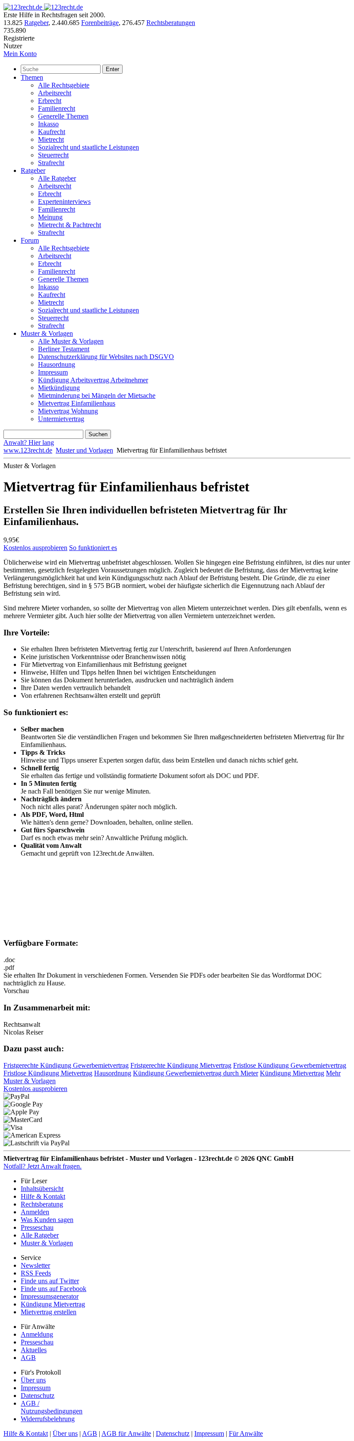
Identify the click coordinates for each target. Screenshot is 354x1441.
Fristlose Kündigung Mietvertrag (47, 1073)
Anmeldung (37, 1334)
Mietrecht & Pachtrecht (69, 224)
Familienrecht (56, 108)
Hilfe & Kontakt (43, 1196)
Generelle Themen (63, 116)
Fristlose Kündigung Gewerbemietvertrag (289, 1065)
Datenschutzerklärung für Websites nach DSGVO (106, 356)
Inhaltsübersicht (42, 1188)
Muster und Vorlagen (84, 450)
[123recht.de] (43, 7)
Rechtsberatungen (170, 22)
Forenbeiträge (100, 22)
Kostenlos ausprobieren (35, 547)
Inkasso (48, 124)
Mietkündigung (59, 387)
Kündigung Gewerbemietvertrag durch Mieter (195, 1073)
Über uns (33, 1380)
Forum (30, 240)
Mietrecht (51, 139)
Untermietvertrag (61, 418)
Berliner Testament (63, 349)
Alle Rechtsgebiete (63, 85)
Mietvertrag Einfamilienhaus (76, 403)
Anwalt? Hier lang (28, 442)
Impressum (53, 372)
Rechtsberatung (42, 1204)
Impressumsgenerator (50, 1296)
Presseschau (37, 1227)
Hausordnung (56, 364)
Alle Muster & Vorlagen (71, 341)
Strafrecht (51, 162)
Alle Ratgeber (57, 178)
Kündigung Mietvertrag (292, 1073)
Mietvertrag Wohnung (68, 411)
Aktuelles (34, 1349)
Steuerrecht (53, 155)
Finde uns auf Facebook (53, 1288)
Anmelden (35, 1212)
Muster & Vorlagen (47, 333)
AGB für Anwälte (126, 1433)
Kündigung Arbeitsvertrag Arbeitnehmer (93, 380)
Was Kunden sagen (47, 1219)
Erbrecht (49, 100)
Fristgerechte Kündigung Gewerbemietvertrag (66, 1065)
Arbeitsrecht (54, 93)
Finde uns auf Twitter (50, 1281)
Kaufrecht (51, 131)
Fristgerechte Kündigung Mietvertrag (180, 1065)
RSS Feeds (36, 1273)
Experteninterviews (64, 201)
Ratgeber (36, 22)
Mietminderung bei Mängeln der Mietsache (96, 395)
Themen (32, 77)
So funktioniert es (93, 547)
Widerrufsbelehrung (48, 1418)
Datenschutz (37, 1395)
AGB (28, 1357)
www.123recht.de (27, 450)
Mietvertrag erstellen (48, 1312)
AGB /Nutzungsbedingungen (51, 1407)
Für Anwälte (246, 1433)
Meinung (50, 217)
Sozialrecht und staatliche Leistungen (88, 147)
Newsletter (35, 1265)
